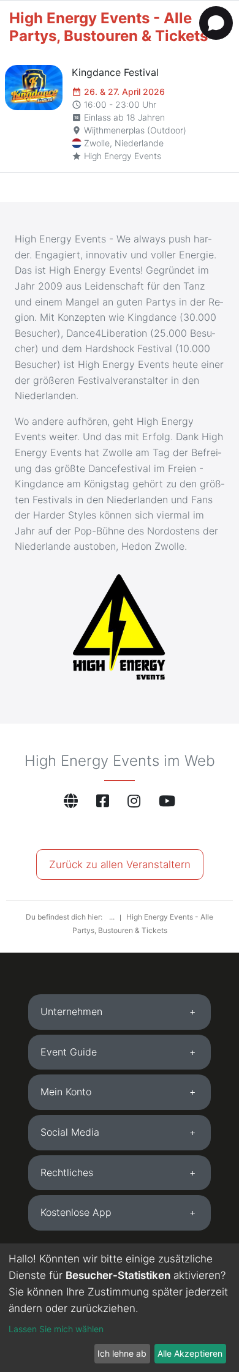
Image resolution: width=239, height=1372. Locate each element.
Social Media (69, 1132)
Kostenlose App (76, 1212)
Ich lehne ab (121, 1353)
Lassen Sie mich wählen (56, 1329)
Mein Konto (65, 1091)
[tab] (119, 1012)
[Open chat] (216, 23)
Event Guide (68, 1052)
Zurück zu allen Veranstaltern (120, 864)
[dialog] (119, 1307)
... (112, 916)
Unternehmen (71, 1011)
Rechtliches (66, 1172)
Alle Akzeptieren (189, 1353)
